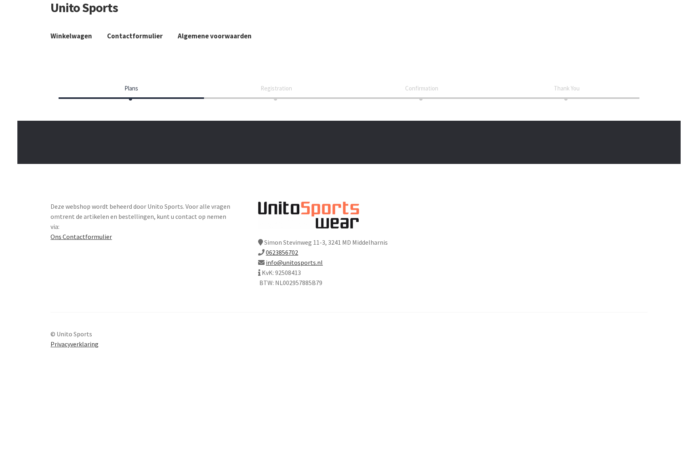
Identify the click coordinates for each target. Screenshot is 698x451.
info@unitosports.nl (294, 262)
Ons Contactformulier (81, 237)
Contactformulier (135, 35)
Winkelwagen (71, 35)
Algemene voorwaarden (215, 35)
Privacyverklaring (74, 344)
